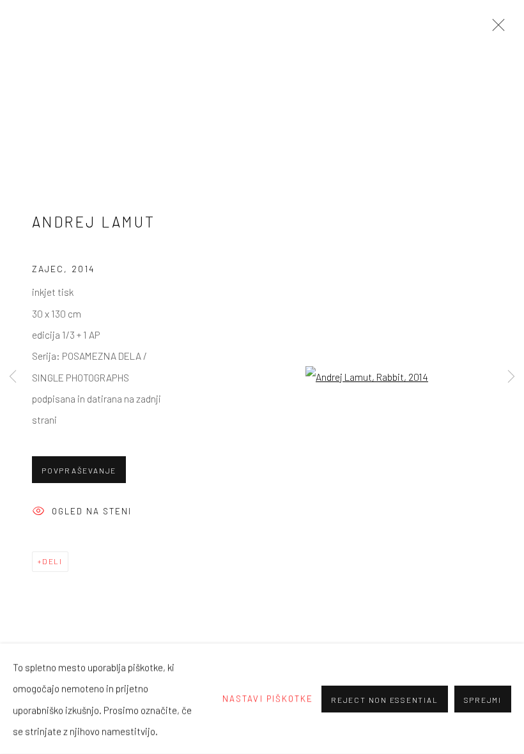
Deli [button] (52, 561)
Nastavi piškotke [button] (267, 698)
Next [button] (511, 377)
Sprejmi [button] (483, 699)
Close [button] (495, 28)
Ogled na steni (92, 511)
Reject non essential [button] (384, 699)
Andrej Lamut (94, 222)
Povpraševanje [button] (79, 470)
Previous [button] (13, 377)
